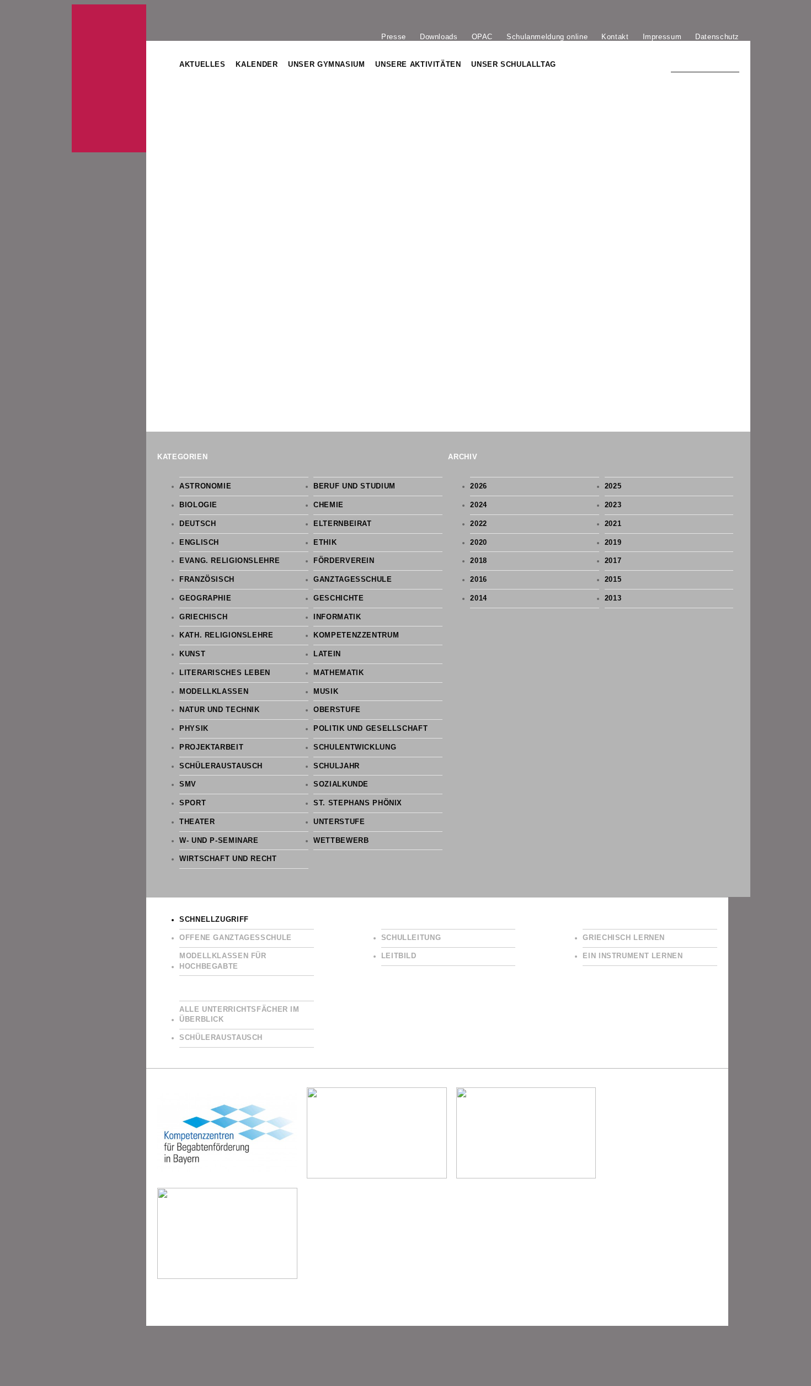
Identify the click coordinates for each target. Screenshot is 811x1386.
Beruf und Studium (354, 486)
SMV (187, 784)
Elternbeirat (342, 524)
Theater (197, 822)
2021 (613, 524)
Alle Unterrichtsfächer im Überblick (239, 1015)
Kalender (257, 64)
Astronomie (205, 486)
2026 (478, 486)
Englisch (199, 542)
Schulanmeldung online (547, 36)
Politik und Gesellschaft (370, 728)
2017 (613, 561)
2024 (478, 505)
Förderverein (344, 561)
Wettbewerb (341, 841)
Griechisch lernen (624, 938)
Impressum (662, 36)
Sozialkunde (341, 784)
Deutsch (197, 524)
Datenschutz (717, 36)
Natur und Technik (219, 710)
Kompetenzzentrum (356, 635)
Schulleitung (411, 938)
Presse (393, 36)
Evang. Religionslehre (229, 561)
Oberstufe (337, 710)
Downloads (439, 36)
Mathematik (338, 673)
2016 (478, 579)
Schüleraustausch (221, 766)
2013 (613, 598)
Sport (192, 803)
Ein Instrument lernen (632, 956)
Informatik (337, 617)
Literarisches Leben (224, 673)
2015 (613, 579)
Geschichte (338, 598)
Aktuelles (202, 64)
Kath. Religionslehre (226, 635)
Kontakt (614, 36)
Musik (325, 691)
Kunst (192, 654)
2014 (478, 598)
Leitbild (399, 956)
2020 (478, 542)
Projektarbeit (211, 747)
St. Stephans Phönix (357, 803)
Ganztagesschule (352, 579)
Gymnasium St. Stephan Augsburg (109, 78)
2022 (478, 524)
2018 (478, 561)
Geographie (205, 598)
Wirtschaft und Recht (228, 859)
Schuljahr (336, 766)
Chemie (328, 505)
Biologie (198, 505)
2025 (613, 486)
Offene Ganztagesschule (235, 938)
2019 (613, 542)
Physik (194, 728)
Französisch (206, 579)
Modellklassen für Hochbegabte (222, 961)
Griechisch (203, 617)
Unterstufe (339, 822)
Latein (327, 654)
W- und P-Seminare (219, 841)
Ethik (325, 542)
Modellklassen (213, 691)
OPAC (482, 36)
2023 (613, 505)
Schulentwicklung (354, 747)
